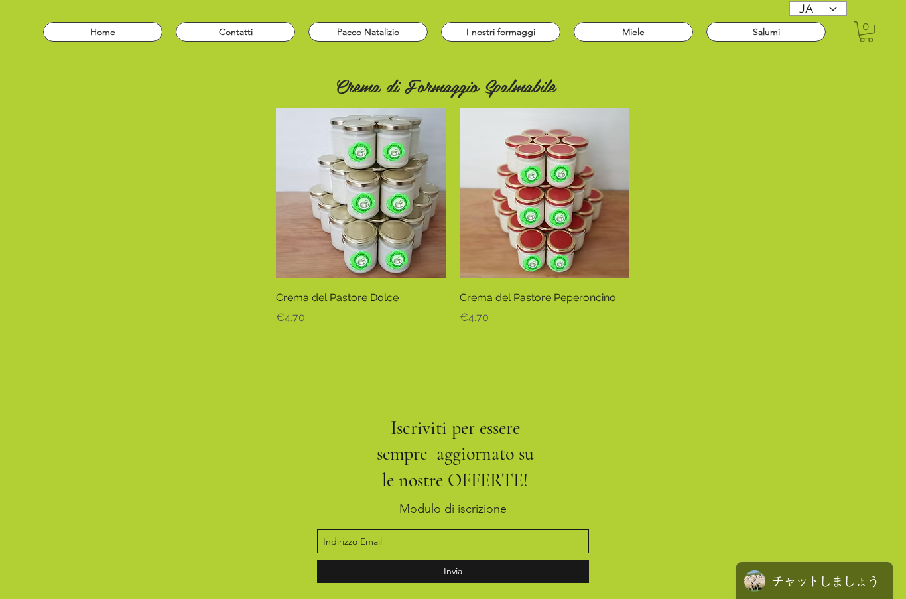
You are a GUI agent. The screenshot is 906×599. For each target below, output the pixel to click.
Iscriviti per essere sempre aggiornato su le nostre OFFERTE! (455, 454)
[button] (866, 31)
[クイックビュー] (361, 193)
